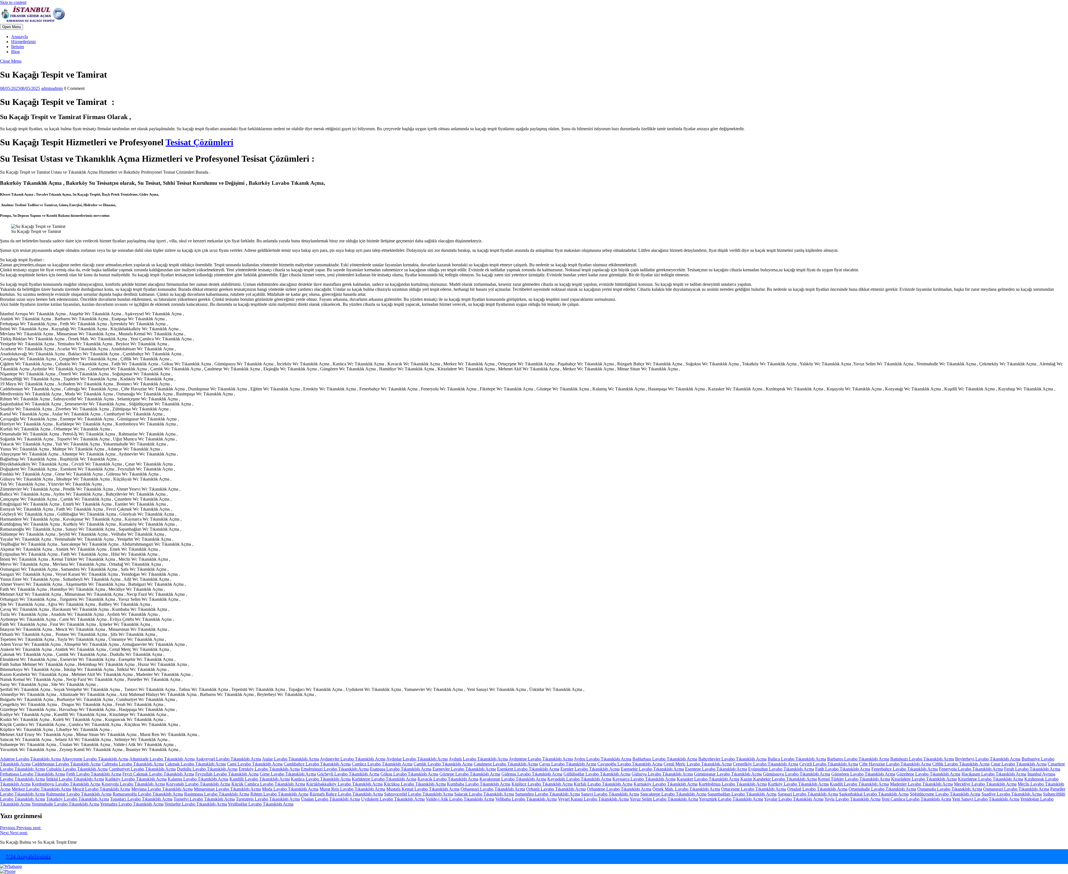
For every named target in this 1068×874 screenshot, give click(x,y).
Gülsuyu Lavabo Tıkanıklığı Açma (662, 774)
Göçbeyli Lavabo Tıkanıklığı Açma (348, 774)
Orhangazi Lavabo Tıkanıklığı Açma (493, 789)
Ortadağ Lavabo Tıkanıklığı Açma (817, 789)
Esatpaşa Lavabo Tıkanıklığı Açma (400, 769)
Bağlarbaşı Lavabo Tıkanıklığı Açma (664, 759)
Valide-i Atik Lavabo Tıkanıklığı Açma (460, 799)
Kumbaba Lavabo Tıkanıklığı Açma (478, 784)
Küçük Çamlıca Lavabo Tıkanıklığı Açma (268, 784)
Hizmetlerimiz (23, 41)
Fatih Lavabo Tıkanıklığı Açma (842, 769)
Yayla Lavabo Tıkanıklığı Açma (852, 799)
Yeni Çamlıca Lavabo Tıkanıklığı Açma (916, 799)
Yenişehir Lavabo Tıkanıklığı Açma (195, 804)
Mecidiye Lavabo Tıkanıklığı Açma (985, 784)
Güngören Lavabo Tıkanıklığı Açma (863, 774)
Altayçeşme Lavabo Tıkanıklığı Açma (95, 759)
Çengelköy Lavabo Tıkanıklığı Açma (765, 764)
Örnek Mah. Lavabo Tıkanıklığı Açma (686, 789)
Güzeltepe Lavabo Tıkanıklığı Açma (928, 774)
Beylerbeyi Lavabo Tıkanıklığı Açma (987, 759)
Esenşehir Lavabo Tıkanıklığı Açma (652, 769)
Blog (15, 51)
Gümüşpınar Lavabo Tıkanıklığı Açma (728, 774)
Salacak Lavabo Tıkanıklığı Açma (484, 794)
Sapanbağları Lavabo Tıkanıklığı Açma (742, 794)
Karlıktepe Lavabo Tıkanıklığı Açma (384, 779)
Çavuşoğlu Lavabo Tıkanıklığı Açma (629, 764)
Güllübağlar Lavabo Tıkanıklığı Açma (597, 774)
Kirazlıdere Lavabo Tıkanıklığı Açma (924, 779)
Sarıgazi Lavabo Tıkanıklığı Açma (808, 794)
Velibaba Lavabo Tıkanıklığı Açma (526, 799)
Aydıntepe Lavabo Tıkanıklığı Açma (541, 759)
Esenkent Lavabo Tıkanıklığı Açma (528, 769)
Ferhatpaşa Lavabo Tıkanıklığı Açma (32, 774)
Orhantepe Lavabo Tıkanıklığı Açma (619, 789)
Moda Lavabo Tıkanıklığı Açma (290, 789)
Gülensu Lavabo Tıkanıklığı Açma (531, 774)
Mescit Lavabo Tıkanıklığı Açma (101, 789)
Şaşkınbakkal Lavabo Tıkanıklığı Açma (874, 794)
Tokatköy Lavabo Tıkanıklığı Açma (77, 799)
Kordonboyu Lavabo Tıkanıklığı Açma (66, 784)
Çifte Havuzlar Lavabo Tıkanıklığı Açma (895, 764)
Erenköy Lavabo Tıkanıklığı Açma (269, 769)
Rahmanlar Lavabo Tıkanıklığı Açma (79, 794)
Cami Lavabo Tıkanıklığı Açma (255, 764)
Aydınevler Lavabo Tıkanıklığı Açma (352, 759)
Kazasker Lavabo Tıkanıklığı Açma (708, 779)
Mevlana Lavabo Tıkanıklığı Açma (162, 789)
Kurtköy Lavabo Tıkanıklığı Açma (798, 784)
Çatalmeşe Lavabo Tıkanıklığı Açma (506, 764)
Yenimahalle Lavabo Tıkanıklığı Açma (65, 804)
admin (52, 88)
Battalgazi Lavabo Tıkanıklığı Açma (922, 759)
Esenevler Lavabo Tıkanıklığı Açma (464, 769)
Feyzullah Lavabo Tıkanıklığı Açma (227, 774)
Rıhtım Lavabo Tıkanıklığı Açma (279, 794)
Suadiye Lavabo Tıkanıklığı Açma (1012, 794)
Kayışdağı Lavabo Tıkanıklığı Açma (579, 779)
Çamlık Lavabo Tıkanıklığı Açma (443, 764)
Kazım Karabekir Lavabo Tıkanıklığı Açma (778, 779)
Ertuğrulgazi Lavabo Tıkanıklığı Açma (335, 769)
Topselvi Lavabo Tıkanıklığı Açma (204, 799)
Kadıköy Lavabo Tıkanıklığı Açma (136, 779)
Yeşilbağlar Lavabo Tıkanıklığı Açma (260, 804)
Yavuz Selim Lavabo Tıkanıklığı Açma (664, 799)
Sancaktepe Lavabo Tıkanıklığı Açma (673, 794)
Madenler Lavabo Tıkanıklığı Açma (921, 784)
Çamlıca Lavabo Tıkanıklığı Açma (382, 764)
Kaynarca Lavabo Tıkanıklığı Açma (644, 779)
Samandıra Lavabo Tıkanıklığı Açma (547, 794)
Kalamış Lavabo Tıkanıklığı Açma (198, 779)
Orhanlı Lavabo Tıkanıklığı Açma (556, 789)
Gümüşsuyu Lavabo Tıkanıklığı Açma (796, 774)
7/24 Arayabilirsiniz (28, 856)
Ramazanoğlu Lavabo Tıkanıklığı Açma (148, 794)
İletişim (17, 46)
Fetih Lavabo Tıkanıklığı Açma (93, 774)
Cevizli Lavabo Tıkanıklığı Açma (828, 764)
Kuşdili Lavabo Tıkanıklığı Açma (859, 784)
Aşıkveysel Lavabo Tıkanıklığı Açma (228, 759)
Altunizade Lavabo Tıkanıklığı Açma (162, 759)
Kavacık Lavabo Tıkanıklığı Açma (447, 779)
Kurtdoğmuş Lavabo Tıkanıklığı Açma (733, 784)
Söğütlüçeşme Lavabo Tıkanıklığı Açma (945, 794)
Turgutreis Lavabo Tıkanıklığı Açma (268, 799)
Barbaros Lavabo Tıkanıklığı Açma (858, 759)
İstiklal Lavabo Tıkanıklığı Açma (75, 779)
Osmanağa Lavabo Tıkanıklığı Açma (949, 789)
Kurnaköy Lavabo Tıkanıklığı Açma (666, 784)
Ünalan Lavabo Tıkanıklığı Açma (330, 799)
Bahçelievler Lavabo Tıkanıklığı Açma (732, 759)
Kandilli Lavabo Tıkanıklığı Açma (259, 779)
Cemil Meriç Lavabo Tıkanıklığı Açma (698, 764)
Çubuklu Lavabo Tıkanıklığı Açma (77, 769)
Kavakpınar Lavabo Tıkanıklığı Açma (512, 779)
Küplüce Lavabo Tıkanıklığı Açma (542, 784)
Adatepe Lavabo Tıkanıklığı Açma (30, 759)
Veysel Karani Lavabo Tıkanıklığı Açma (593, 799)
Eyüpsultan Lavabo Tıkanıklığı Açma (781, 769)
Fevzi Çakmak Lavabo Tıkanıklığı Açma (158, 774)
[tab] (11, 27)
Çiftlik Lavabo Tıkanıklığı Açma (961, 764)
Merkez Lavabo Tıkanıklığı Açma (41, 789)
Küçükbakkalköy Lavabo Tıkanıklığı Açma (344, 784)
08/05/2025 (20, 88)
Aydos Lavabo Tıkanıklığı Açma (602, 759)
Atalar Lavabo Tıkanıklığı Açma (290, 759)
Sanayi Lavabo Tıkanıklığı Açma (610, 794)
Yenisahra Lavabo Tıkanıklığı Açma (132, 804)
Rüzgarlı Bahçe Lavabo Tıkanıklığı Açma (346, 794)
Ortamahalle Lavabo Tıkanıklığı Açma (882, 789)
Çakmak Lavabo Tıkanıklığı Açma (195, 764)
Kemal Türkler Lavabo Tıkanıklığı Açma (854, 779)
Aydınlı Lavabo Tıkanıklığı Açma (478, 759)
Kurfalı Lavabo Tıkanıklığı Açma (603, 784)
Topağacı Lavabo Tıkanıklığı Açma (141, 799)
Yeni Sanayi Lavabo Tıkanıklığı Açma (985, 799)
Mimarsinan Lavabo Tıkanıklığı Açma (227, 789)
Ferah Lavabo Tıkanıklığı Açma (1032, 769)
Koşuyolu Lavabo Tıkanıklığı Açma (133, 784)
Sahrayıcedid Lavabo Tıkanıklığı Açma (418, 794)
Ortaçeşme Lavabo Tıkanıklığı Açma (753, 789)
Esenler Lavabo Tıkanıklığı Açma (590, 769)
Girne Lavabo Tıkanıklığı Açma (288, 774)
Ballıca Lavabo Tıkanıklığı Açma (797, 759)
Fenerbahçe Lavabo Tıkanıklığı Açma (904, 769)
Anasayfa (19, 36)
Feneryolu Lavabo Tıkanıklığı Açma (971, 769)
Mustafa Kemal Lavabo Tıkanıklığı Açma (422, 789)
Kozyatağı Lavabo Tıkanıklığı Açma (198, 784)
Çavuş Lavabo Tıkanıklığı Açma (567, 764)
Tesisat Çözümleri (199, 142)
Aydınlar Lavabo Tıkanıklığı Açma (417, 759)
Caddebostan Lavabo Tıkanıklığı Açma (66, 764)
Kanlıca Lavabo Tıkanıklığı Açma (321, 779)
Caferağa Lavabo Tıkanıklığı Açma (133, 764)
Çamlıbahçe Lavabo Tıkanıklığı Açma (317, 764)
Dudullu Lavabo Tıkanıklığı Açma (207, 769)
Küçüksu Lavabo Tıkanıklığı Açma (415, 784)
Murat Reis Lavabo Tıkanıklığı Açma (352, 789)
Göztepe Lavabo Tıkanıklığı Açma (469, 774)
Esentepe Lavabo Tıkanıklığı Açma (716, 769)
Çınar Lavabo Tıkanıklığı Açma (1019, 764)
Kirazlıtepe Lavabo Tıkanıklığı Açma (990, 779)
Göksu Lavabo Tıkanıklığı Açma (409, 774)
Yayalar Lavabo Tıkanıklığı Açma (794, 799)
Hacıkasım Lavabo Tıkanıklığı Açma (993, 774)
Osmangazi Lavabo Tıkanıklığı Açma (1016, 789)
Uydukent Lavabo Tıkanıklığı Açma (393, 799)
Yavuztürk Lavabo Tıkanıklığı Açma (731, 799)
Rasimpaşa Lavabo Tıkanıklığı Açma (216, 794)
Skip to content (13, 2)
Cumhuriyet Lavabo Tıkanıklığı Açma (142, 769)
